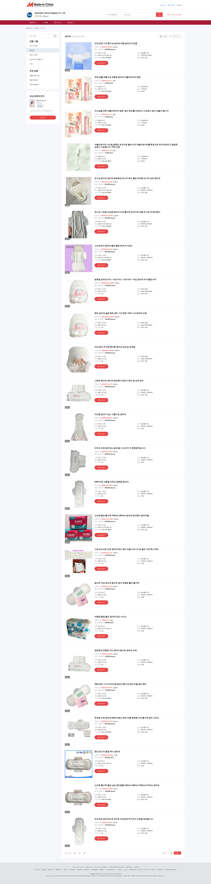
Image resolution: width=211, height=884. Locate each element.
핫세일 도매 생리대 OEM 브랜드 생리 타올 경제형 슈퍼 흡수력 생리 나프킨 (127, 718)
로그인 (162, 5)
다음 (176, 853)
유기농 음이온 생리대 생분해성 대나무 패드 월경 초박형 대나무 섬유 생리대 (127, 178)
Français (72, 869)
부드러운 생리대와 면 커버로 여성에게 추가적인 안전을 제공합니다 (124, 819)
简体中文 (51, 869)
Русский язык (111, 869)
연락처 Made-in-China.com (116, 867)
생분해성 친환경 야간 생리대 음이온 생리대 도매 (116, 650)
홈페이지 (33, 22)
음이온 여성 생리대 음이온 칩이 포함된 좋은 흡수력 (117, 583)
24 (75, 853)
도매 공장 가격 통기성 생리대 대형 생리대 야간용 (116, 43)
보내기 (43, 117)
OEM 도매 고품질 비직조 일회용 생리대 (112, 482)
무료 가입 (171, 5)
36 (79, 853)
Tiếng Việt (160, 869)
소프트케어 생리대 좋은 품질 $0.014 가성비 (113, 246)
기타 (31, 64)
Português (94, 869)
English (44, 869)
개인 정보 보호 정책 (100, 867)
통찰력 (136, 867)
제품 (46, 22)
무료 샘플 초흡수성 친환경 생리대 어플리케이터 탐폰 (118, 77)
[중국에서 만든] (40, 4)
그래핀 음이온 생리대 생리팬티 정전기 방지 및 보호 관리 (119, 380)
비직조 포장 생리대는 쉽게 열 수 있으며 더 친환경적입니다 (120, 448)
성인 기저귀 (34, 55)
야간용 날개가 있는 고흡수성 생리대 (110, 414)
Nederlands (132, 869)
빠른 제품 (129, 867)
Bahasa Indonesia (171, 869)
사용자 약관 (88, 867)
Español (79, 869)
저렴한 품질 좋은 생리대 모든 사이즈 (110, 616)
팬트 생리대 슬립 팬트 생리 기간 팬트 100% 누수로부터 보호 (121, 313)
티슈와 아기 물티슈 (36, 59)
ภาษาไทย (146, 869)
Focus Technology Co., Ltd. (108, 874)
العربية (125, 869)
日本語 (65, 869)
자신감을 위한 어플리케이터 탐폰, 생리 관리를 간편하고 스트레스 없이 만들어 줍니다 (132, 111)
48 (84, 853)
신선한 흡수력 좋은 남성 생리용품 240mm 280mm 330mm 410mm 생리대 (127, 785)
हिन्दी (140, 869)
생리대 (32, 50)
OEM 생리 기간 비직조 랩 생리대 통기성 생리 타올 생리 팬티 (121, 684)
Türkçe (153, 869)
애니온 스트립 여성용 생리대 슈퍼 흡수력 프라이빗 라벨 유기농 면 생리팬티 (127, 212)
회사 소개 (57, 22)
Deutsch (86, 869)
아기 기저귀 (34, 46)
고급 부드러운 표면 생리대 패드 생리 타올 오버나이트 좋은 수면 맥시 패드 (127, 549)
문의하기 (70, 22)
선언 (81, 867)
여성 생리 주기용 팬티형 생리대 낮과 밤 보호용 (115, 347)
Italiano (102, 869)
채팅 (41, 106)
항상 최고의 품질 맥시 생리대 (107, 751)
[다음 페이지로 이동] (179, 36)
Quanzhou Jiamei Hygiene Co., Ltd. (50, 13)
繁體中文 (58, 869)
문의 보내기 (101, 63)
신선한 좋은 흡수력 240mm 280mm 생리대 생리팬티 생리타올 (122, 515)
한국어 (119, 869)
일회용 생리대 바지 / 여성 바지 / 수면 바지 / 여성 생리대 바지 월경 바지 (125, 279)
